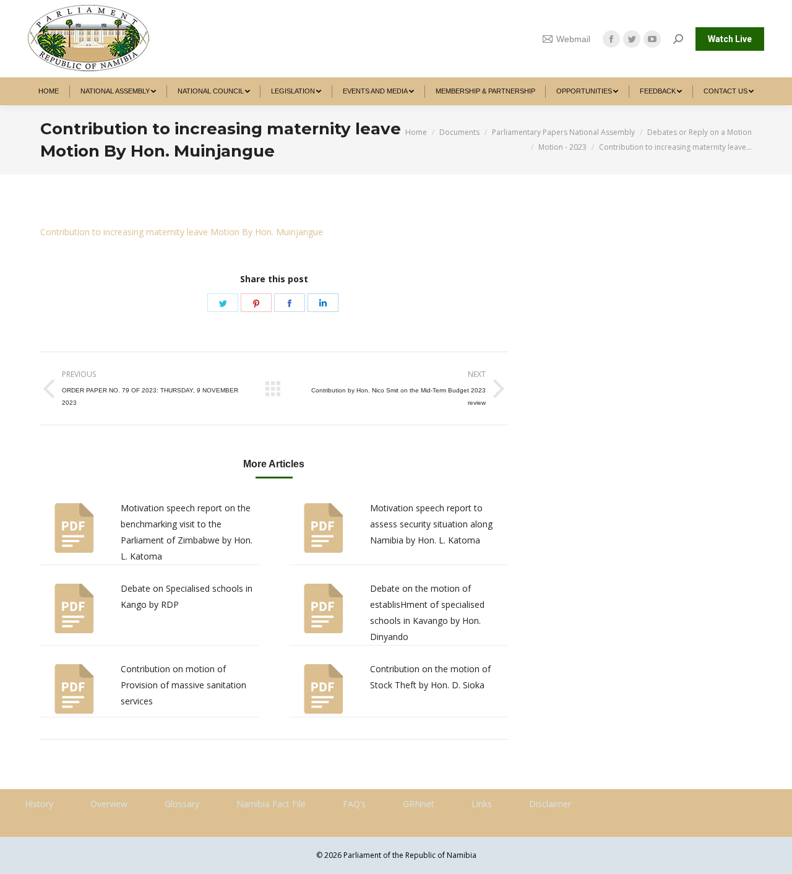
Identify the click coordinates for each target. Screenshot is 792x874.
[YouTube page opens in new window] (652, 39)
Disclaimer (550, 804)
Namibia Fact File (271, 804)
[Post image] (74, 528)
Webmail (573, 39)
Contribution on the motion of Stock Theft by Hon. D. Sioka (430, 677)
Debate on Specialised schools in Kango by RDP (186, 596)
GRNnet (418, 804)
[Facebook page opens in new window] (611, 39)
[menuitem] (49, 91)
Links (481, 804)
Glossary (182, 804)
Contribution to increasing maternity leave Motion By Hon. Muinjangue (181, 232)
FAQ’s (354, 804)
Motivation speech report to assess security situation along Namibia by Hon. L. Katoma (431, 524)
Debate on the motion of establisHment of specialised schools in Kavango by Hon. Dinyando (427, 612)
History (39, 804)
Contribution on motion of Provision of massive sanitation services (183, 685)
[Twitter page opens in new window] (631, 39)
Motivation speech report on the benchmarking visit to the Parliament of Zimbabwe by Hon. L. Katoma (186, 532)
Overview (108, 804)
